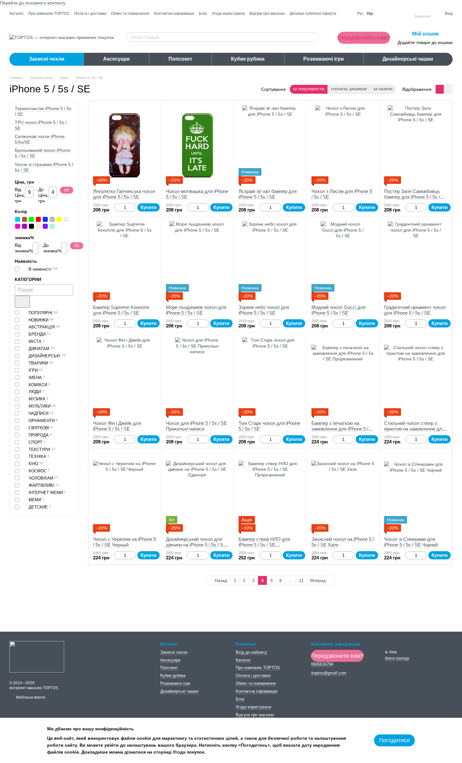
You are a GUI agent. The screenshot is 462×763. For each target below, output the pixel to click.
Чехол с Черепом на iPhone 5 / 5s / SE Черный (124, 541)
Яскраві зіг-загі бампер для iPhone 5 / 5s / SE (268, 194)
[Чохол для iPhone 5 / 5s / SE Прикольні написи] (197, 376)
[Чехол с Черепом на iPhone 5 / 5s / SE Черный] (124, 492)
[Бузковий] (24, 226)
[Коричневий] (24, 219)
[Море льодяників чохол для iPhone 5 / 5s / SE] (197, 260)
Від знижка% (24, 248)
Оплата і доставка (90, 13)
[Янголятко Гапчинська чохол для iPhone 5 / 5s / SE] (124, 144)
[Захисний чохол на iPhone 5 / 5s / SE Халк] (343, 492)
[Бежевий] (38, 226)
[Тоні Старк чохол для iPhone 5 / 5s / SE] (270, 376)
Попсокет (180, 59)
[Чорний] (31, 226)
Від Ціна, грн (20, 195)
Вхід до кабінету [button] (251, 652)
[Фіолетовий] (45, 226)
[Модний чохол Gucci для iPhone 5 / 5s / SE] (343, 260)
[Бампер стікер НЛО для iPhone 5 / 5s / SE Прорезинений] (270, 492)
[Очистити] (22, 302)
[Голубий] (17, 219)
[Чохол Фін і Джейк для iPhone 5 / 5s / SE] (124, 376)
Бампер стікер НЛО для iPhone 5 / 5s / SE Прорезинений (264, 544)
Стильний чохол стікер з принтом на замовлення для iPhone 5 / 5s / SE (414, 428)
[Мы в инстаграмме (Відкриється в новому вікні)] (346, 13)
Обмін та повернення (130, 13)
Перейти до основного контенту (32, 2)
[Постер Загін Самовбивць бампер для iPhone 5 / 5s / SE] (415, 144)
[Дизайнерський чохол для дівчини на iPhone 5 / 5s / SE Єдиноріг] (197, 492)
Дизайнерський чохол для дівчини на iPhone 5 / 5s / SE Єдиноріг (196, 544)
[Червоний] (38, 219)
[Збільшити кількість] (133, 207)
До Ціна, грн (43, 195)
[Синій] (45, 219)
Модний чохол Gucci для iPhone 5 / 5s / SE (338, 310)
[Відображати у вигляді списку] (448, 89)
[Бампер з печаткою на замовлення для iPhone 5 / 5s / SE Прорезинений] (343, 376)
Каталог (16, 13)
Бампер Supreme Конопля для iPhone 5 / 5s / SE (121, 310)
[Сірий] (52, 219)
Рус (360, 13)
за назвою (383, 88)
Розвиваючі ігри (323, 59)
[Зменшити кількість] (117, 207)
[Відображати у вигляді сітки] (440, 89)
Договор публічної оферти (313, 13)
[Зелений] (31, 219)
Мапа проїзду (397, 658)
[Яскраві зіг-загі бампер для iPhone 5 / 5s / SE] (270, 144)
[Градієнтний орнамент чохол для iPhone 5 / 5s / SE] (415, 260)
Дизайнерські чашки (407, 59)
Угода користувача (228, 13)
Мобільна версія (30, 697)
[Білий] (66, 219)
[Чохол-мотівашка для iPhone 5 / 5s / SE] (197, 144)
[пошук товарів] (314, 37)
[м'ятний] (52, 226)
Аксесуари (116, 59)
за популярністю (308, 88)
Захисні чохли (46, 59)
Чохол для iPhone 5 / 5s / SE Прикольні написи (196, 425)
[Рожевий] (17, 226)
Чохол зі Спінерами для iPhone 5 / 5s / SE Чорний (411, 541)
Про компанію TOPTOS (48, 13)
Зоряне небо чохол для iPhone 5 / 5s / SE (264, 310)
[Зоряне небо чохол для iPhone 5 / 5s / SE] (270, 260)
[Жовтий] (59, 219)
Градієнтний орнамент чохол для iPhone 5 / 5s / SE (415, 310)
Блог (203, 13)
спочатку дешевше (349, 88)
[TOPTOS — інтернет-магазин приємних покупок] (36, 656)
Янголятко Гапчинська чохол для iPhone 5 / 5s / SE (124, 194)
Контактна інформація (174, 13)
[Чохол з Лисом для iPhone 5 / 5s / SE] (343, 144)
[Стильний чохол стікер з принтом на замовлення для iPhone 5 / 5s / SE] (415, 376)
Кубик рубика (248, 59)
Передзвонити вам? (364, 38)
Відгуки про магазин (267, 13)
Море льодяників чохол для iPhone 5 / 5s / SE (196, 310)
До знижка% (52, 248)
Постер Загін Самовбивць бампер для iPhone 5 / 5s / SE (412, 197)
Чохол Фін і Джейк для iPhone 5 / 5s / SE (117, 425)
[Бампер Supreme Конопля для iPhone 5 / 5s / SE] (124, 260)
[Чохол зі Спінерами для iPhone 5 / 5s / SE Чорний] (415, 492)
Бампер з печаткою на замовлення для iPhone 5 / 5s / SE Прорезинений (339, 428)
